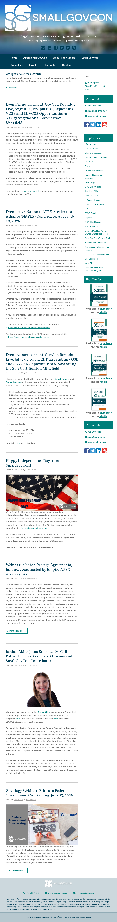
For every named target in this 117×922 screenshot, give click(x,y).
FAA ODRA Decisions (94, 171)
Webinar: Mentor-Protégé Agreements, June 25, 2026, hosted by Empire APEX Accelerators (39, 569)
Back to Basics (92, 149)
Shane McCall (33, 127)
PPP (87, 209)
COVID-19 (89, 162)
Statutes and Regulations (96, 243)
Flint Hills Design (78, 917)
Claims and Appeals (94, 153)
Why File (89, 263)
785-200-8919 (94, 105)
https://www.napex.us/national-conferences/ (29, 327)
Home (13, 57)
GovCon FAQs (91, 191)
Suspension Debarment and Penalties (97, 248)
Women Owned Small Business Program (94, 269)
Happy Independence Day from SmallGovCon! (32, 463)
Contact (66, 65)
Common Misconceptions (96, 157)
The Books (49, 65)
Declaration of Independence (35, 528)
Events (33, 65)
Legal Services (89, 57)
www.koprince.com (96, 116)
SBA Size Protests (93, 227)
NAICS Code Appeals (94, 204)
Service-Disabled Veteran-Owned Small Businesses (96, 232)
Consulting (16, 65)
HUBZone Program (93, 200)
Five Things (90, 182)
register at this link (30, 191)
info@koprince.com (97, 111)
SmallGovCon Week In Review (98, 238)
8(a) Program (90, 144)
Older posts (11, 87)
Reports (88, 218)
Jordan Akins (44, 712)
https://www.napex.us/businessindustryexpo (29, 337)
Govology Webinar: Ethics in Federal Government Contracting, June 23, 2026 (39, 793)
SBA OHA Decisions (94, 222)
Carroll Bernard (62, 379)
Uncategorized (91, 259)
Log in (88, 917)
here (18, 718)
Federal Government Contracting (94, 176)
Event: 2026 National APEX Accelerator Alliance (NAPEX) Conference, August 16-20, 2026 (41, 216)
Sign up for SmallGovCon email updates (95, 86)
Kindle (103, 312)
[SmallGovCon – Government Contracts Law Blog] (58, 886)
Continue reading (16, 631)
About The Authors (64, 57)
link (19, 443)
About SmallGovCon (35, 57)
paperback (106, 308)
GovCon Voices (92, 196)
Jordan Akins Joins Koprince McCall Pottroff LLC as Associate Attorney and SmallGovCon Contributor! (39, 656)
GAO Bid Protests (93, 187)
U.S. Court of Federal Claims (97, 254)
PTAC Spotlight (92, 213)
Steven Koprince (14, 382)
